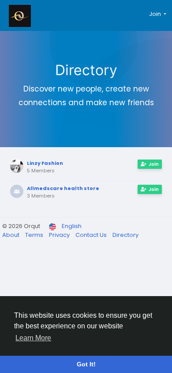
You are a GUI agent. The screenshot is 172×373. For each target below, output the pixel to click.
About (11, 235)
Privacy (60, 235)
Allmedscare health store (63, 188)
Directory (125, 235)
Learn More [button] (33, 338)
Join (154, 164)
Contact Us (91, 235)
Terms (35, 235)
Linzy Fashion (45, 163)
